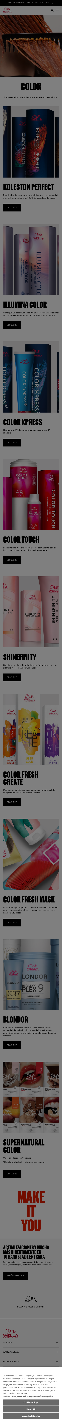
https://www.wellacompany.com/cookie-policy (32, 1396)
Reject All (31, 1409)
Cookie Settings (31, 1402)
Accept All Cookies (31, 1416)
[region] (31, 1393)
